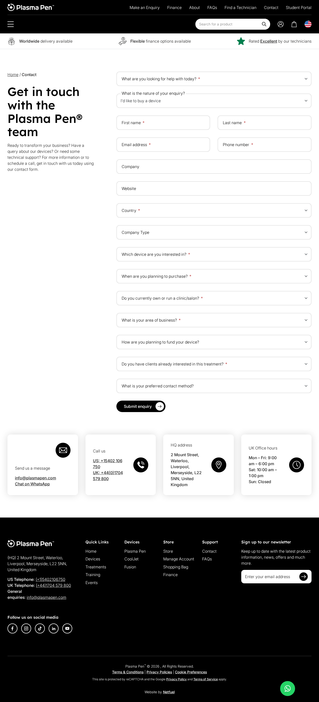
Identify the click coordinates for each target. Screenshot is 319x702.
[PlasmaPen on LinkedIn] (54, 628)
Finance (174, 7)
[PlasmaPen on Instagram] (26, 628)
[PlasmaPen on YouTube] (67, 628)
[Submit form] (303, 576)
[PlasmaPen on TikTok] (40, 628)
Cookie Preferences (191, 672)
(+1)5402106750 (50, 579)
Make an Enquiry (145, 7)
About (194, 7)
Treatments (95, 566)
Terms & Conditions (128, 672)
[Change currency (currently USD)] (308, 24)
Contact (271, 7)
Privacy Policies (159, 672)
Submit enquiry (138, 406)
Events (91, 582)
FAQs (212, 7)
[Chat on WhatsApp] (287, 688)
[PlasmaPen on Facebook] (12, 628)
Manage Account (178, 558)
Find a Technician (240, 7)
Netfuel (169, 692)
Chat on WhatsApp (32, 483)
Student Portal (299, 7)
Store (168, 551)
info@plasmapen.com (35, 477)
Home (12, 74)
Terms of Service (205, 679)
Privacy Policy (176, 679)
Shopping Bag (175, 566)
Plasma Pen (135, 551)
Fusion (130, 566)
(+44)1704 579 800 (53, 585)
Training (92, 574)
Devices (92, 558)
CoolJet (131, 558)
